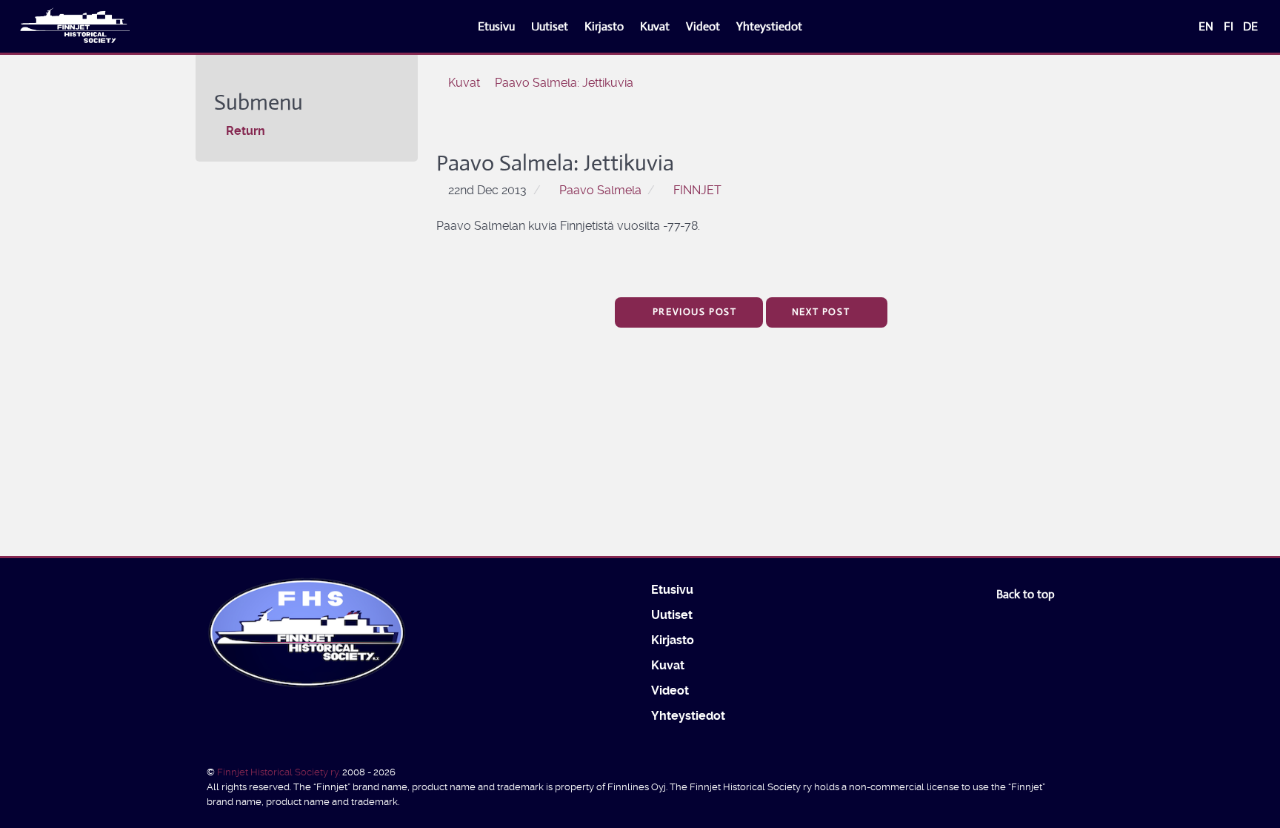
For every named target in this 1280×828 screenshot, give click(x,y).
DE (1250, 26)
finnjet (697, 190)
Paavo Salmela (600, 190)
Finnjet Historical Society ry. (279, 772)
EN (1207, 26)
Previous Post (692, 311)
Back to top (1027, 594)
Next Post (822, 311)
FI (1230, 26)
